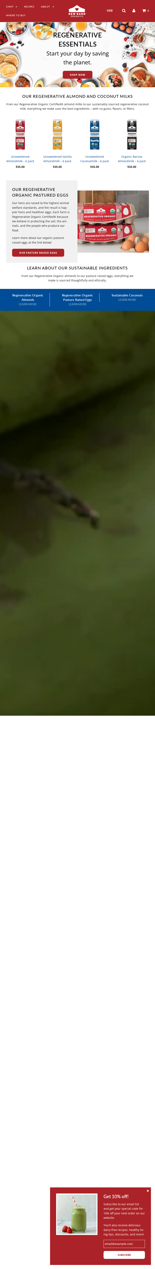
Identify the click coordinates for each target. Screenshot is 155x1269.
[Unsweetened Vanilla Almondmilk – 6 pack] (57, 134)
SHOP (10, 6)
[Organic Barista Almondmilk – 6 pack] (132, 134)
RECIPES (29, 6)
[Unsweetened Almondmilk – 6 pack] (20, 134)
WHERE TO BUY (15, 15)
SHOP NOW (77, 75)
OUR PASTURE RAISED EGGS (38, 252)
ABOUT (46, 6)
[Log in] (133, 10)
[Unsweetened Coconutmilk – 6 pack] (95, 134)
